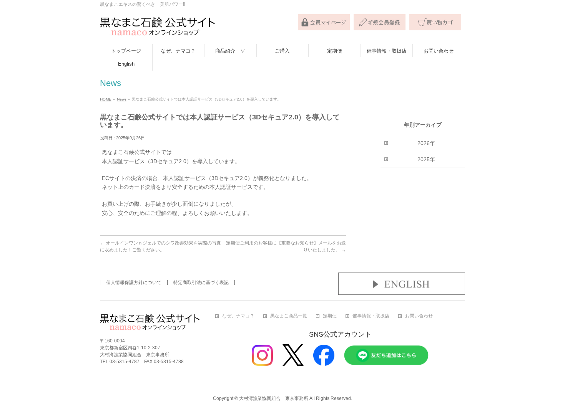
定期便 (330, 316)
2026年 (426, 143)
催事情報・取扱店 (370, 316)
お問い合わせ (419, 316)
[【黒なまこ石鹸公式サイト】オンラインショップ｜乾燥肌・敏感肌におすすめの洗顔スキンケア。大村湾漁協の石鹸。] (157, 30)
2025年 (426, 159)
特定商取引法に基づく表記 (201, 282)
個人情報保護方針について (133, 282)
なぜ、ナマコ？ (238, 316)
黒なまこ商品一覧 (288, 316)
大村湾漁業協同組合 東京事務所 (273, 398)
